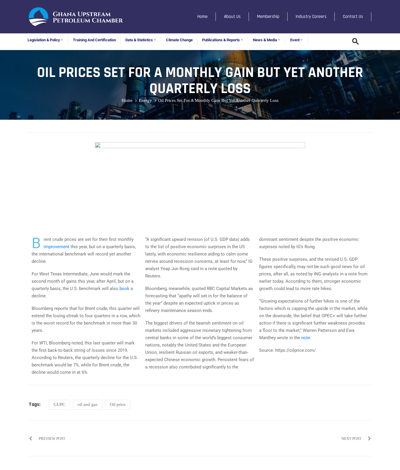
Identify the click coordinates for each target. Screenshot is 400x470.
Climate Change (179, 40)
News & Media (265, 40)
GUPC (59, 404)
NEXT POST (351, 438)
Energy (145, 100)
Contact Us (353, 16)
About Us (232, 16)
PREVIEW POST (52, 438)
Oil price (118, 404)
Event (295, 40)
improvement (56, 246)
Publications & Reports (221, 40)
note (305, 337)
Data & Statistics (139, 40)
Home (202, 16)
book (124, 288)
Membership (268, 16)
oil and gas (88, 404)
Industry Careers (311, 16)
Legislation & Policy (44, 40)
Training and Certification (94, 40)
